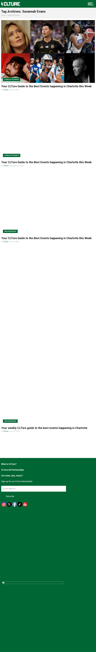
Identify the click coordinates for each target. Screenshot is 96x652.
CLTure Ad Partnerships (12, 470)
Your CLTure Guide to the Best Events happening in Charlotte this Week (46, 86)
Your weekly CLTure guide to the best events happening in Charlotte (44, 428)
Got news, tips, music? (12, 475)
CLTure (6, 90)
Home (3, 15)
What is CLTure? (9, 464)
